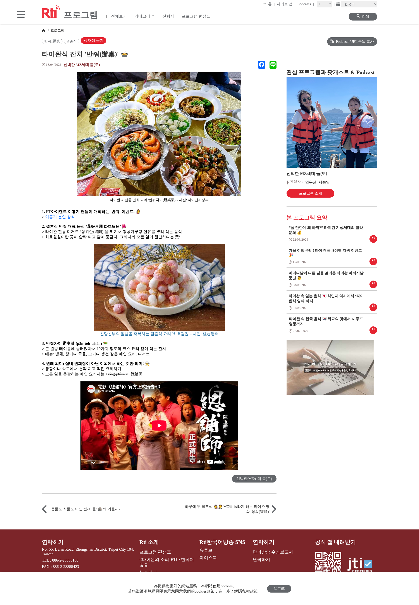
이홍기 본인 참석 (60, 217)
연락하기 (53, 542)
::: (264, 4)
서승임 (324, 182)
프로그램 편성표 (196, 16)
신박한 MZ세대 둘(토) (82, 65)
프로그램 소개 (310, 193)
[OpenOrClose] (21, 15)
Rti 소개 (149, 542)
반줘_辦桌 (52, 41)
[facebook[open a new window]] (261, 65)
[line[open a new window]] (273, 65)
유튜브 (206, 550)
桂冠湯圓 (210, 334)
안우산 (310, 182)
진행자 (168, 16)
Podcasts (305, 4)
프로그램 (57, 30)
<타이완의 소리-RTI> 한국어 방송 (166, 562)
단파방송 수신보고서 (273, 552)
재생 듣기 (95, 40)
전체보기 (119, 16)
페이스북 (208, 557)
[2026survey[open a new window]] (330, 370)
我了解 (279, 589)
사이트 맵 (286, 4)
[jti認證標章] (362, 566)
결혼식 (71, 41)
